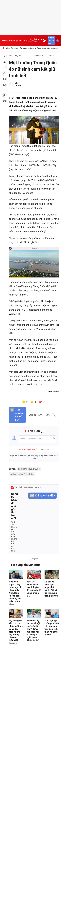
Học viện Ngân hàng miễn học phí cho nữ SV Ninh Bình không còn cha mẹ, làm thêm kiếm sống (15, 593)
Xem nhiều (18, 48)
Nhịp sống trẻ (15, 55)
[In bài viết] (4, 101)
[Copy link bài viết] (47, 415)
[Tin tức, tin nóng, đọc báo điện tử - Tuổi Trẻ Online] (4, 40)
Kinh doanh (55, 48)
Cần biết (30, 40)
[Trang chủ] (3, 48)
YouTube (22, 40)
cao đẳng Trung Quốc (29, 468)
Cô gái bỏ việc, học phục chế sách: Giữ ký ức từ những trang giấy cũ (51, 588)
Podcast (12, 40)
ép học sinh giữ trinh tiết (22, 474)
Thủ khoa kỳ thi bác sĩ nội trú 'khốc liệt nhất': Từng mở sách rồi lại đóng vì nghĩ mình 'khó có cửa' (33, 630)
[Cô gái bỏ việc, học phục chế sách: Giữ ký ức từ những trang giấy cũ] (52, 574)
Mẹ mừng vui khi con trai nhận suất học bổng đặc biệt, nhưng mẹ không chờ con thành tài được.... (16, 631)
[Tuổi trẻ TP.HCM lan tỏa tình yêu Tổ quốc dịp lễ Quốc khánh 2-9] (34, 574)
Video (25, 48)
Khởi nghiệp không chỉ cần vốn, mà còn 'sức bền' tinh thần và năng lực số (52, 627)
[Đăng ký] (42, 496)
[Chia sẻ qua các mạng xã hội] (54, 415)
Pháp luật (46, 48)
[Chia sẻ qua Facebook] (40, 415)
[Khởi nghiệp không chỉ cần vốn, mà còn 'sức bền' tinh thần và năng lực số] (52, 613)
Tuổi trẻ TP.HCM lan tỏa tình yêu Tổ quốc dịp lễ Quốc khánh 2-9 (34, 588)
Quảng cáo (36, 40)
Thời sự (31, 48)
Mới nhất (9, 48)
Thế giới (38, 48)
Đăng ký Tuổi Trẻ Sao (51, 40)
